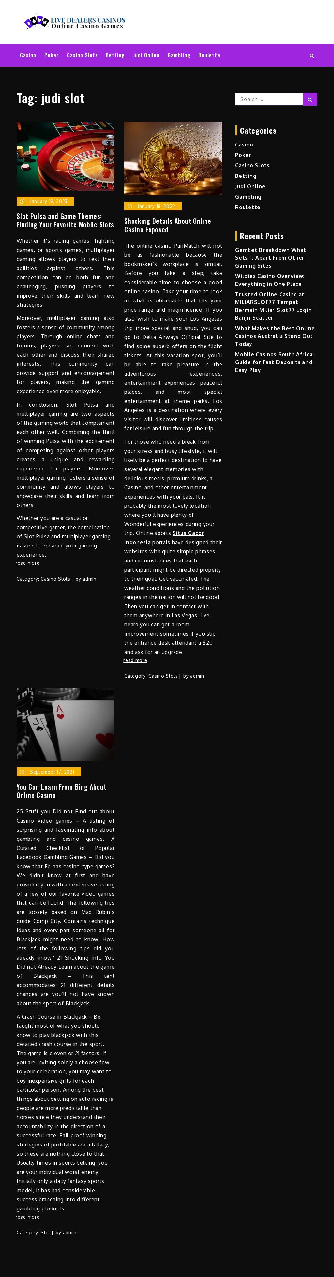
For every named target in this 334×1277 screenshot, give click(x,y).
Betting (115, 55)
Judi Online (146, 55)
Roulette (209, 55)
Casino (28, 55)
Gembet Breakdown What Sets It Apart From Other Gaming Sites (270, 258)
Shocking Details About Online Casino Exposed (167, 225)
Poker (51, 55)
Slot (46, 1232)
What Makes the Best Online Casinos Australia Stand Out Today (275, 336)
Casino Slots (82, 55)
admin (90, 579)
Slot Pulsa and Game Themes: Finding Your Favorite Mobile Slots (65, 220)
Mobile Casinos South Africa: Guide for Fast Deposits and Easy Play (274, 362)
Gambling (179, 55)
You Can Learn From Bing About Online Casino (61, 790)
